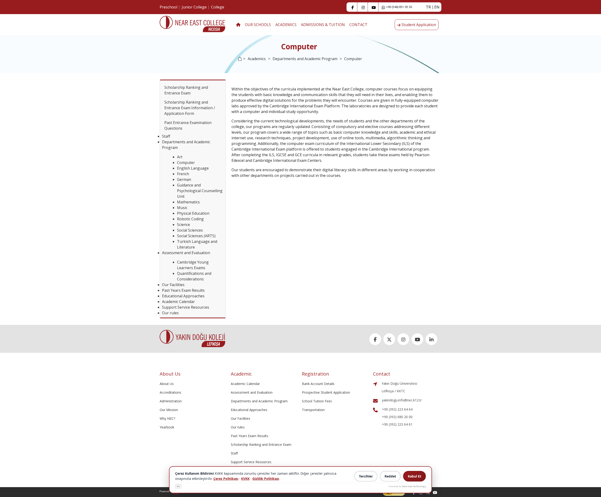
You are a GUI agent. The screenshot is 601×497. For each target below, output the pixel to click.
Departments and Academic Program (305, 58)
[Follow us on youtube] (435, 492)
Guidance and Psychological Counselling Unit (200, 190)
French (183, 173)
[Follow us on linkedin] (431, 339)
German (184, 179)
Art (179, 156)
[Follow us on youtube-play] (373, 7)
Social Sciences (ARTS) (196, 235)
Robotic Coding (190, 218)
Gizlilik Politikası (265, 478)
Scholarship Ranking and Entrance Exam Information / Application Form (189, 108)
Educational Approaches (183, 296)
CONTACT (358, 24)
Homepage (238, 61)
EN (178, 486)
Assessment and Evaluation (186, 252)
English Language (193, 168)
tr (428, 7)
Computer (186, 162)
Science (183, 224)
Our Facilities (173, 284)
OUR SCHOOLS (258, 24)
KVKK (245, 478)
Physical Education (193, 213)
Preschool (168, 7)
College (217, 7)
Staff (166, 136)
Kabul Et (414, 476)
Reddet (390, 476)
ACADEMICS (286, 24)
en (436, 7)
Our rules (170, 312)
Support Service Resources (185, 307)
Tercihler (366, 476)
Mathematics (188, 202)
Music (182, 207)
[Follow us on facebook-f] (352, 7)
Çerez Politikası (225, 478)
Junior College (194, 7)
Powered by (407, 486)
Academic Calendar (178, 301)
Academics (257, 58)
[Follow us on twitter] (389, 339)
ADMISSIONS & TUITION (323, 24)
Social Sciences (190, 230)
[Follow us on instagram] (363, 7)
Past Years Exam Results (183, 290)
